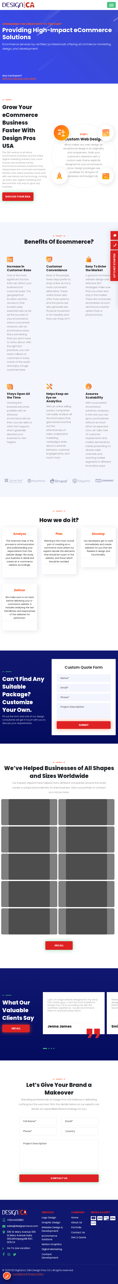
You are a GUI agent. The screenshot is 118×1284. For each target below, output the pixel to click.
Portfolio (76, 1227)
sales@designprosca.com (22, 1226)
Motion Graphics (52, 1244)
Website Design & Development (52, 1229)
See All (59, 945)
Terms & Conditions (14, 1274)
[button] (43, 1048)
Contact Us (59, 1178)
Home (74, 1217)
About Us (76, 1222)
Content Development (50, 1256)
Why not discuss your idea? (19, 78)
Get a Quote (78, 1237)
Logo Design (49, 1217)
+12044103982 (15, 1220)
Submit (84, 725)
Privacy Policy (36, 1274)
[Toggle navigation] (111, 5)
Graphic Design (51, 1222)
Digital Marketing (52, 1249)
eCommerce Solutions (49, 1237)
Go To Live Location (18, 1248)
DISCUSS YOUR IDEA (17, 196)
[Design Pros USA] (18, 5)
